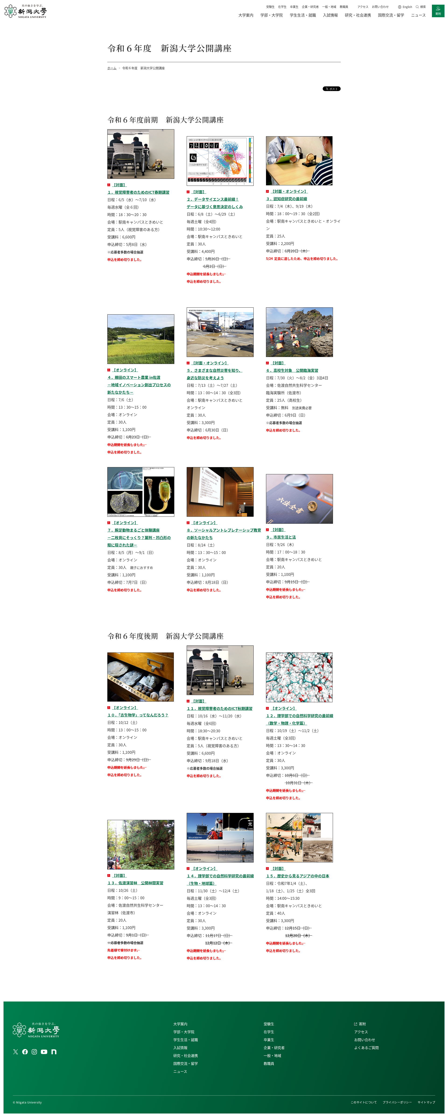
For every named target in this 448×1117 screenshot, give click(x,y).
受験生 (270, 7)
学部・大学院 (183, 1031)
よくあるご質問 (366, 1047)
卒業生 (294, 7)
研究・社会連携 (185, 1055)
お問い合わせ (380, 7)
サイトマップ (426, 1102)
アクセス (362, 7)
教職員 (344, 7)
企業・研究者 (310, 7)
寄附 (438, 14)
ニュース (180, 1071)
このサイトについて (364, 1102)
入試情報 (180, 1047)
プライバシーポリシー (397, 1102)
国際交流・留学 (185, 1063)
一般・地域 (329, 7)
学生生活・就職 (185, 1039)
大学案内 (180, 1023)
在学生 (282, 7)
